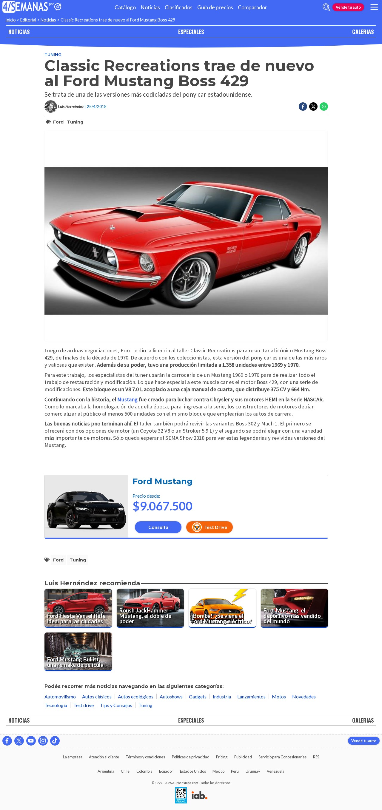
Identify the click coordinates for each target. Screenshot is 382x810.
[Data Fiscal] (181, 795)
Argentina (106, 771)
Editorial (28, 19)
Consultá (158, 527)
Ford (58, 122)
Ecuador (166, 771)
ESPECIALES (191, 31)
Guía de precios (215, 7)
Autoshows (171, 696)
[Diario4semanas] (25, 7)
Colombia (144, 771)
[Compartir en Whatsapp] (324, 106)
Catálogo (125, 7)
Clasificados (178, 7)
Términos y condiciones (145, 757)
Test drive (83, 705)
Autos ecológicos (135, 696)
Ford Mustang (162, 481)
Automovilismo (60, 696)
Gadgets (198, 696)
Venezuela (275, 771)
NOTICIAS (19, 31)
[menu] (374, 7)
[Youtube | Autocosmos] (31, 741)
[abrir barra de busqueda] (326, 7)
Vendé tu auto (348, 7)
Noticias (150, 7)
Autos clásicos (97, 696)
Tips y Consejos (116, 705)
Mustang (127, 399)
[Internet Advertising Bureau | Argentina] (199, 795)
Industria (222, 696)
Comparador (252, 7)
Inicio (10, 19)
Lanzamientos (251, 696)
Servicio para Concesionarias (282, 757)
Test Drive (215, 527)
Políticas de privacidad (191, 757)
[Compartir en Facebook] (303, 106)
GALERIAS (363, 31)
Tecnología (55, 705)
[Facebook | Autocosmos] (7, 741)
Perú (235, 771)
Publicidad (243, 757)
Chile (125, 771)
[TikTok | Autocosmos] (55, 741)
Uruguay (253, 771)
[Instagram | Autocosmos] (43, 741)
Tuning (52, 54)
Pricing (221, 757)
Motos (279, 696)
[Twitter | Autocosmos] (19, 741)
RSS (316, 757)
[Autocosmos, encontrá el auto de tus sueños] (57, 7)
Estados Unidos (193, 771)
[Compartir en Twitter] (313, 106)
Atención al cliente (104, 757)
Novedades (304, 696)
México (218, 771)
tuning (75, 122)
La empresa (72, 757)
